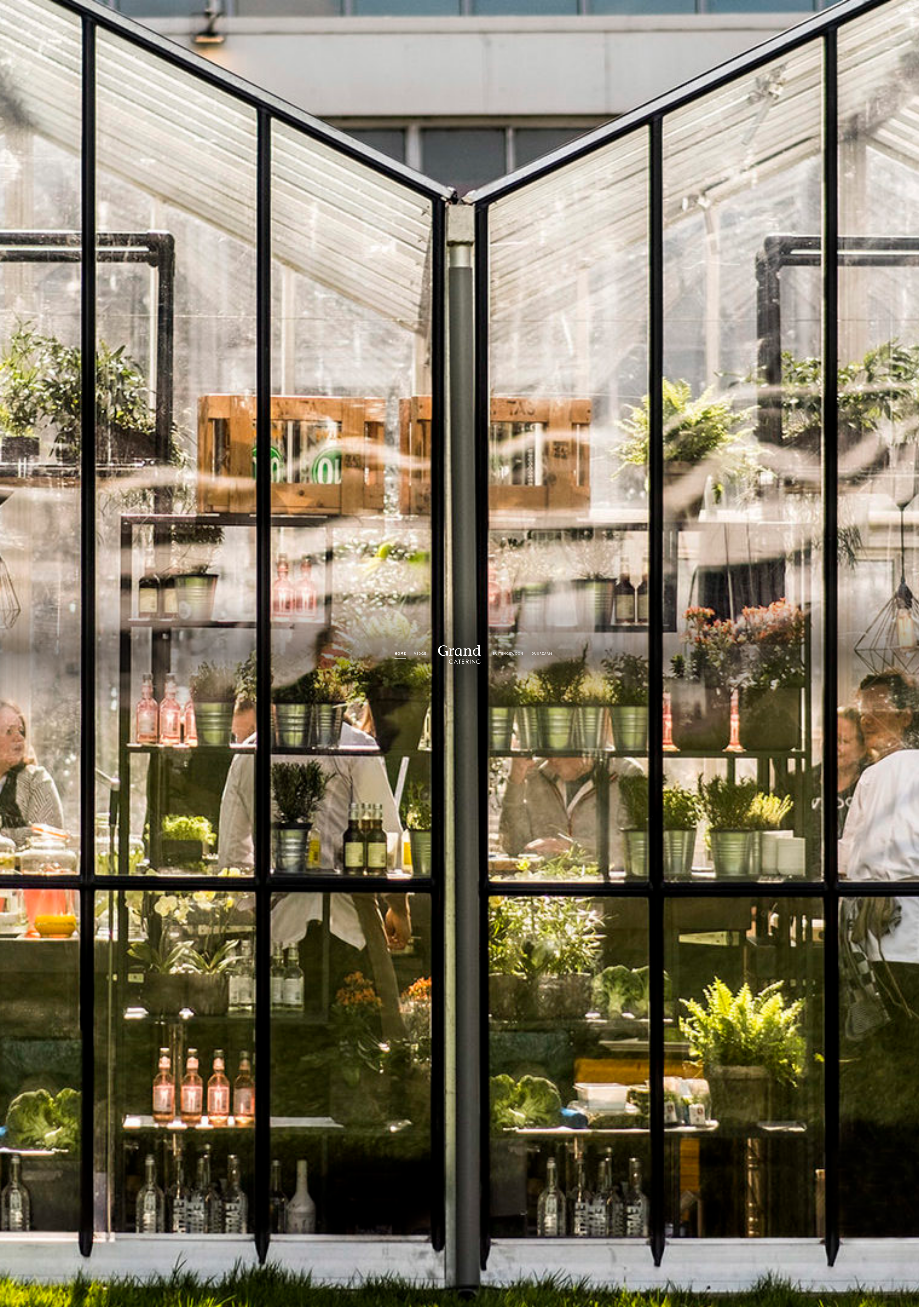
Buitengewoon (508, 653)
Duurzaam (542, 653)
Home (400, 653)
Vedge (420, 653)
